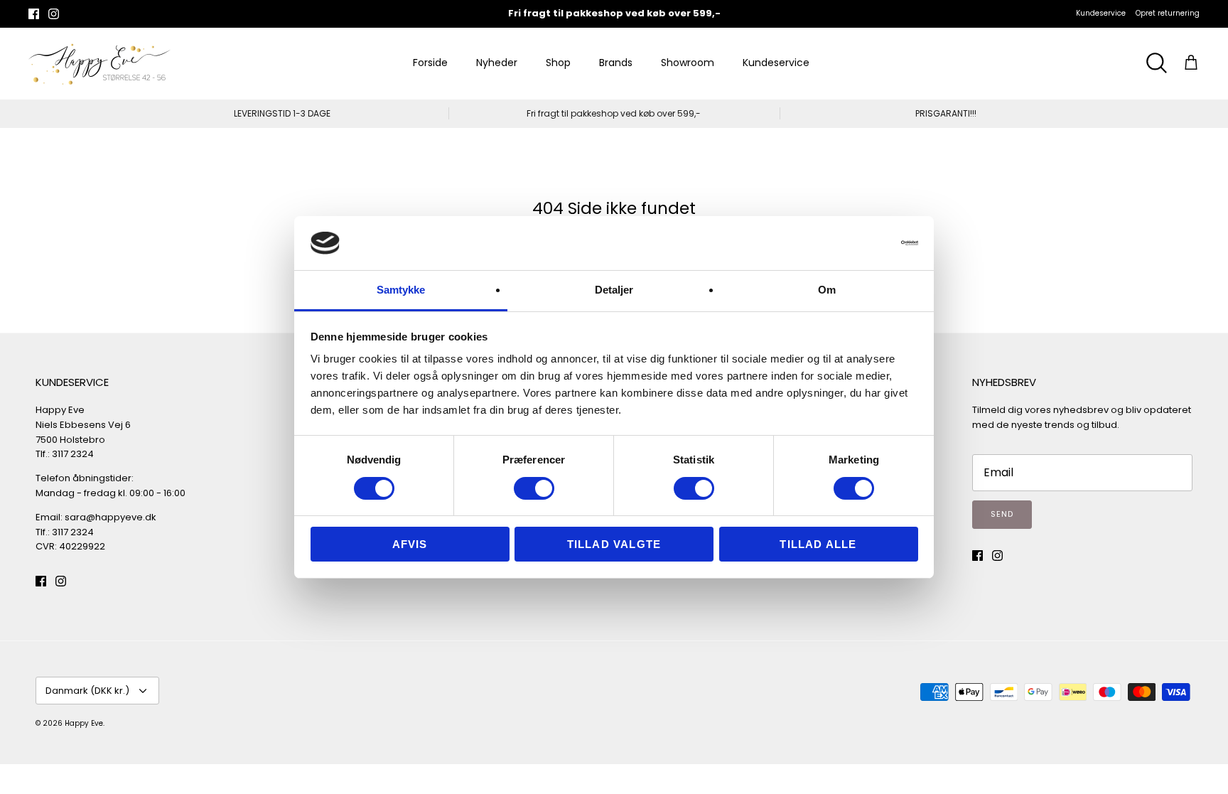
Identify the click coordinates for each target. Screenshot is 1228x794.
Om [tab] (827, 290)
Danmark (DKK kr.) (87, 690)
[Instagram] (53, 14)
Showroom (687, 62)
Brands (615, 62)
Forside (430, 62)
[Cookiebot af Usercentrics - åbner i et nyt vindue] (856, 243)
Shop (558, 62)
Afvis (410, 544)
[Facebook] (33, 14)
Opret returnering (1168, 13)
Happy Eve (84, 723)
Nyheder (496, 62)
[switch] (534, 488)
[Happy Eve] (99, 63)
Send (1002, 514)
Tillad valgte (614, 544)
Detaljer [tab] (614, 290)
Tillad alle (818, 544)
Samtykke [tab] (401, 290)
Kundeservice (1101, 13)
